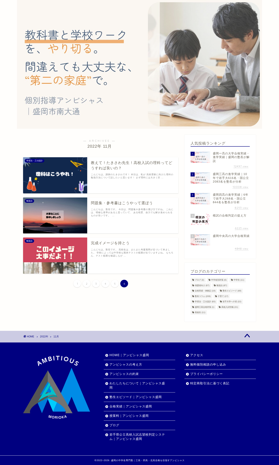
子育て (223, 296)
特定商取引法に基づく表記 (209, 383)
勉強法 (222, 285)
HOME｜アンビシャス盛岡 (129, 355)
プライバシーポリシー (206, 374)
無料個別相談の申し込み (208, 364)
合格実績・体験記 (205, 291)
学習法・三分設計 (205, 302)
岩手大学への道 (232, 302)
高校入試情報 (229, 307)
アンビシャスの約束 (124, 374)
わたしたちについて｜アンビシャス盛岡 (137, 385)
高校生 (200, 312)
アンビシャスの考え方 (125, 364)
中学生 (239, 280)
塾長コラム (203, 296)
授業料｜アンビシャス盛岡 (129, 415)
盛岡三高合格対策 (204, 307)
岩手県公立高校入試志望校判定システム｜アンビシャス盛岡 (137, 436)
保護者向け (202, 285)
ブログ (199, 280)
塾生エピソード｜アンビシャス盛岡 (135, 397)
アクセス (196, 355)
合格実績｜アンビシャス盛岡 (130, 406)
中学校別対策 (219, 280)
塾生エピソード (232, 291)
